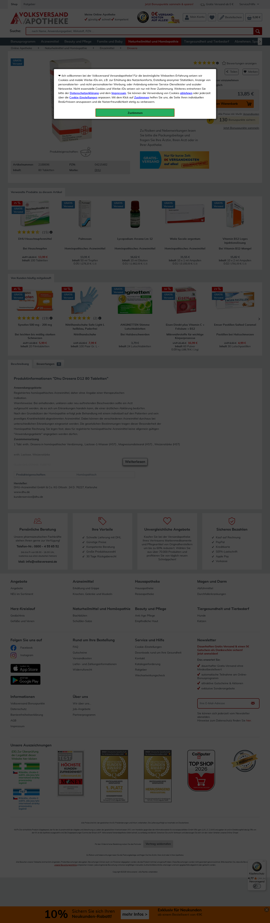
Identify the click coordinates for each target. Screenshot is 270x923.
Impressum (118, 93)
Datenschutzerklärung (84, 93)
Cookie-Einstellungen (83, 97)
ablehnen (186, 93)
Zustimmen (141, 97)
